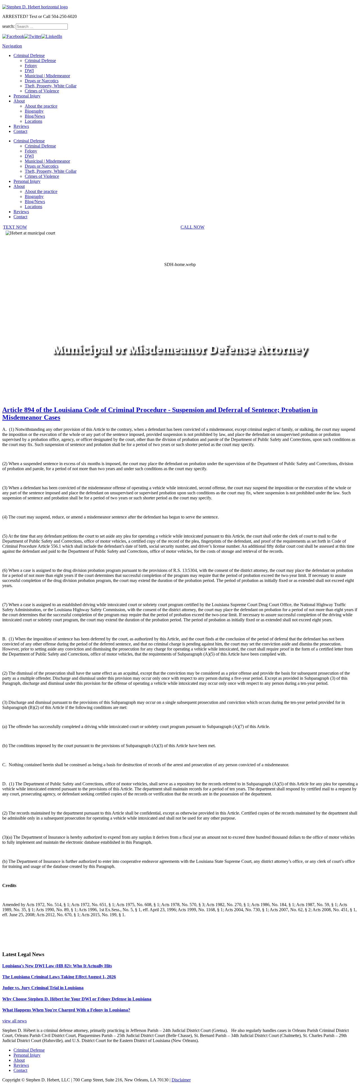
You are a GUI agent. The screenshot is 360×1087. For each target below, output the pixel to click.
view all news (14, 1020)
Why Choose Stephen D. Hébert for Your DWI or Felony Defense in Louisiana (76, 999)
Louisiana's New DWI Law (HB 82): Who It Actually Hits (57, 965)
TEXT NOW (15, 227)
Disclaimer (181, 1079)
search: (9, 26)
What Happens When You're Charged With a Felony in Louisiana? (66, 1010)
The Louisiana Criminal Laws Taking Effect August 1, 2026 (59, 976)
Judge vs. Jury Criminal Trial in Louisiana (43, 987)
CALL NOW (192, 227)
